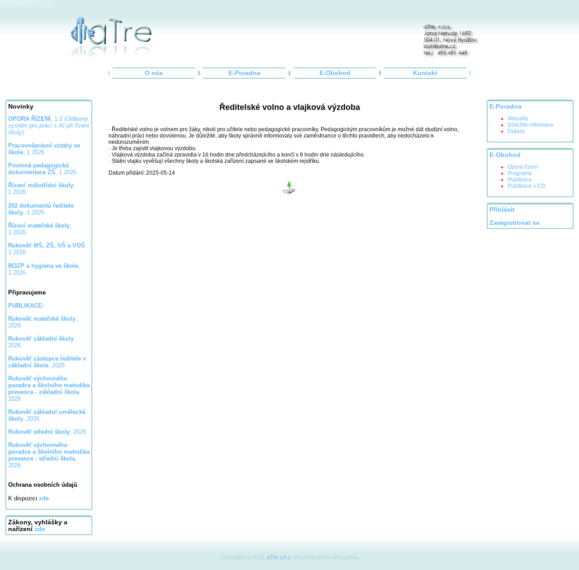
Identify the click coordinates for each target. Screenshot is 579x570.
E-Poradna (244, 73)
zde (39, 529)
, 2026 (47, 362)
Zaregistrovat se (514, 222)
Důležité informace (531, 125)
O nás (154, 73)
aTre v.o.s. (279, 557)
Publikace (520, 179)
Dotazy (516, 131)
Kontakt (425, 73)
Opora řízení (523, 167)
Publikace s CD (527, 186)
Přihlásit (502, 209)
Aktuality (518, 118)
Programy (520, 173)
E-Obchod (335, 73)
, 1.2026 (42, 169)
